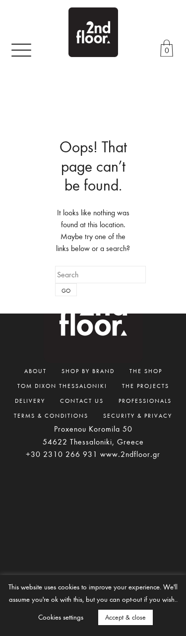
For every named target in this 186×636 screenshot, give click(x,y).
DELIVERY (30, 400)
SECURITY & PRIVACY (137, 415)
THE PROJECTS (145, 385)
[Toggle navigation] (21, 50)
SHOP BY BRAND (88, 371)
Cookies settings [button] (60, 617)
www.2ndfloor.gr (130, 454)
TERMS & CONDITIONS (51, 415)
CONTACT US (82, 400)
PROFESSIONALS (145, 400)
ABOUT (35, 371)
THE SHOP (145, 371)
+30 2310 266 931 (62, 454)
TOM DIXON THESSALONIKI (62, 385)
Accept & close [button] (125, 617)
